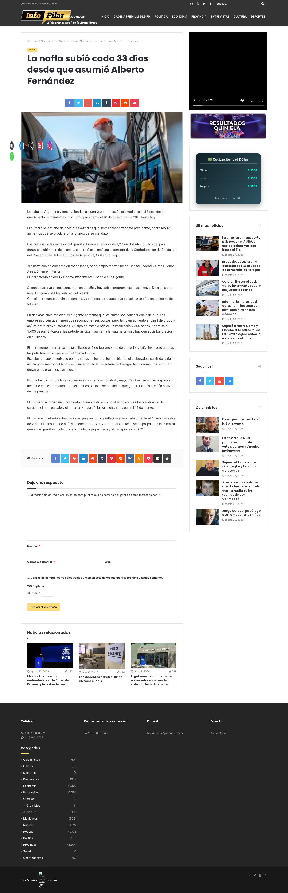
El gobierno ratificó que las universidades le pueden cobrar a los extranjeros (151, 680)
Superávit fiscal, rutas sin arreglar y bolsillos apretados (239, 466)
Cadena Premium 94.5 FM (132, 16)
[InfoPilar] (59, 17)
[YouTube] (198, 3)
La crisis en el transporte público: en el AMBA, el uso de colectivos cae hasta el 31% (241, 243)
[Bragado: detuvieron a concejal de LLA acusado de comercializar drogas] (207, 268)
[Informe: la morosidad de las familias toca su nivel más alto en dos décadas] (207, 308)
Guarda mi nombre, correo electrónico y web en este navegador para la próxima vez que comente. (97, 577)
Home (34, 41)
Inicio (105, 16)
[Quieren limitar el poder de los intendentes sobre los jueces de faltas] (207, 288)
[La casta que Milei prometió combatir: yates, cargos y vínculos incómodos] (207, 444)
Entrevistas (220, 16)
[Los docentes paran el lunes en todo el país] (102, 656)
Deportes (258, 16)
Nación (45, 41)
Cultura (240, 16)
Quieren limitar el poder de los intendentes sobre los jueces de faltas (241, 286)
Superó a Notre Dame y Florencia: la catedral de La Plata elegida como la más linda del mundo (241, 332)
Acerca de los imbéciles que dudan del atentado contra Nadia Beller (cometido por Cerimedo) (241, 490)
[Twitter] (204, 3)
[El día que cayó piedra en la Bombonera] (207, 425)
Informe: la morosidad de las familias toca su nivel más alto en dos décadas (239, 308)
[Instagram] (191, 3)
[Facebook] (210, 3)
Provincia (198, 16)
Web (108, 561)
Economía (179, 16)
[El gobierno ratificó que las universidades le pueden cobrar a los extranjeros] (153, 655)
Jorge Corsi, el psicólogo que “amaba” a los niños (241, 513)
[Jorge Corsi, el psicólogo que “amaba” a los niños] (207, 517)
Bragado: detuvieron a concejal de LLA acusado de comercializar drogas (241, 265)
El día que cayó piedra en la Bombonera (241, 421)
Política (161, 16)
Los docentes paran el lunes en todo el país (100, 679)
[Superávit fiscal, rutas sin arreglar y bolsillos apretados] (207, 468)
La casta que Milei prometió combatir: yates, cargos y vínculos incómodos (241, 444)
